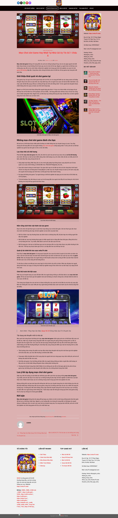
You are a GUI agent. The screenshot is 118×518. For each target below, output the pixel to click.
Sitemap (42, 466)
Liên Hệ (91, 8)
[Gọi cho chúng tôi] (24, 3)
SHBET (19, 492)
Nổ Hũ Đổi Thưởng (30, 8)
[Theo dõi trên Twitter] (18, 3)
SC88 (18, 494)
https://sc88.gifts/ (22, 500)
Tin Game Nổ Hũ (83, 8)
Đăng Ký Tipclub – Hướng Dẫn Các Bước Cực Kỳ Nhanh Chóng (95, 88)
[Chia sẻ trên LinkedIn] (53, 411)
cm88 (30, 502)
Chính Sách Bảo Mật (46, 457)
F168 (22, 506)
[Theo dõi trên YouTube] (27, 3)
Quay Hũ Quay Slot (52, 8)
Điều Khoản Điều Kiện (46, 460)
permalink (63, 416)
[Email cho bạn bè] (48, 411)
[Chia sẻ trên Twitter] (45, 411)
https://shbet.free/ (22, 498)
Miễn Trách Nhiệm (45, 463)
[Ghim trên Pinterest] (51, 411)
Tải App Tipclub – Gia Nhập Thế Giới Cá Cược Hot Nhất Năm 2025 (95, 103)
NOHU (18, 478)
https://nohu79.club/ (95, 33)
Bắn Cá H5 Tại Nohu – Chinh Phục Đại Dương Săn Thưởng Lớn (94, 74)
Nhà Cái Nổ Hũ (40, 8)
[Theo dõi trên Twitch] (30, 3)
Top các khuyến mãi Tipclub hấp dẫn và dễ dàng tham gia (94, 81)
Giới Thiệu (43, 454)
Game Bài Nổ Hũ (73, 8)
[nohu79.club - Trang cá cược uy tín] (59, 3)
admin (56, 60)
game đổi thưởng (22, 70)
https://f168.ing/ (29, 506)
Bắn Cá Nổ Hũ (63, 8)
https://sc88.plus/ (22, 496)
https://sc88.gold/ (27, 492)
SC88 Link (33, 490)
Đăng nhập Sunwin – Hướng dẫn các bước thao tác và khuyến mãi (95, 111)
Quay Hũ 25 (45, 331)
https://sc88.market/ (27, 494)
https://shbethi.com (22, 502)
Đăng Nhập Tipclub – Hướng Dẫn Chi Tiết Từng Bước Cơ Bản (95, 95)
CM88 (23, 490)
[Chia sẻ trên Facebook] (42, 411)
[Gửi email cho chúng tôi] (21, 3)
